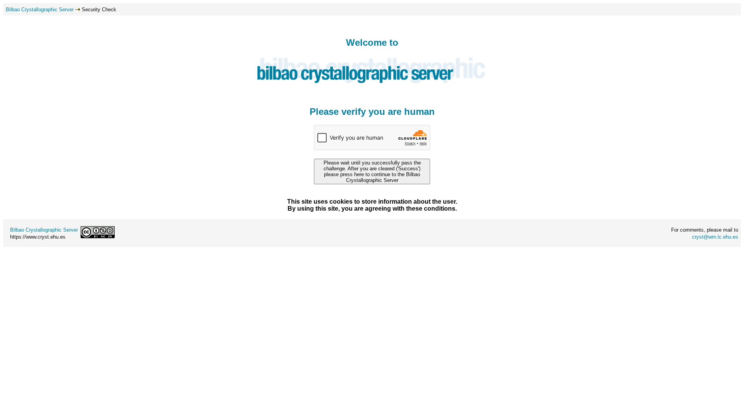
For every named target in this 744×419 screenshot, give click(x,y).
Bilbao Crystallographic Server (40, 9)
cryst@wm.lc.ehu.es (715, 237)
